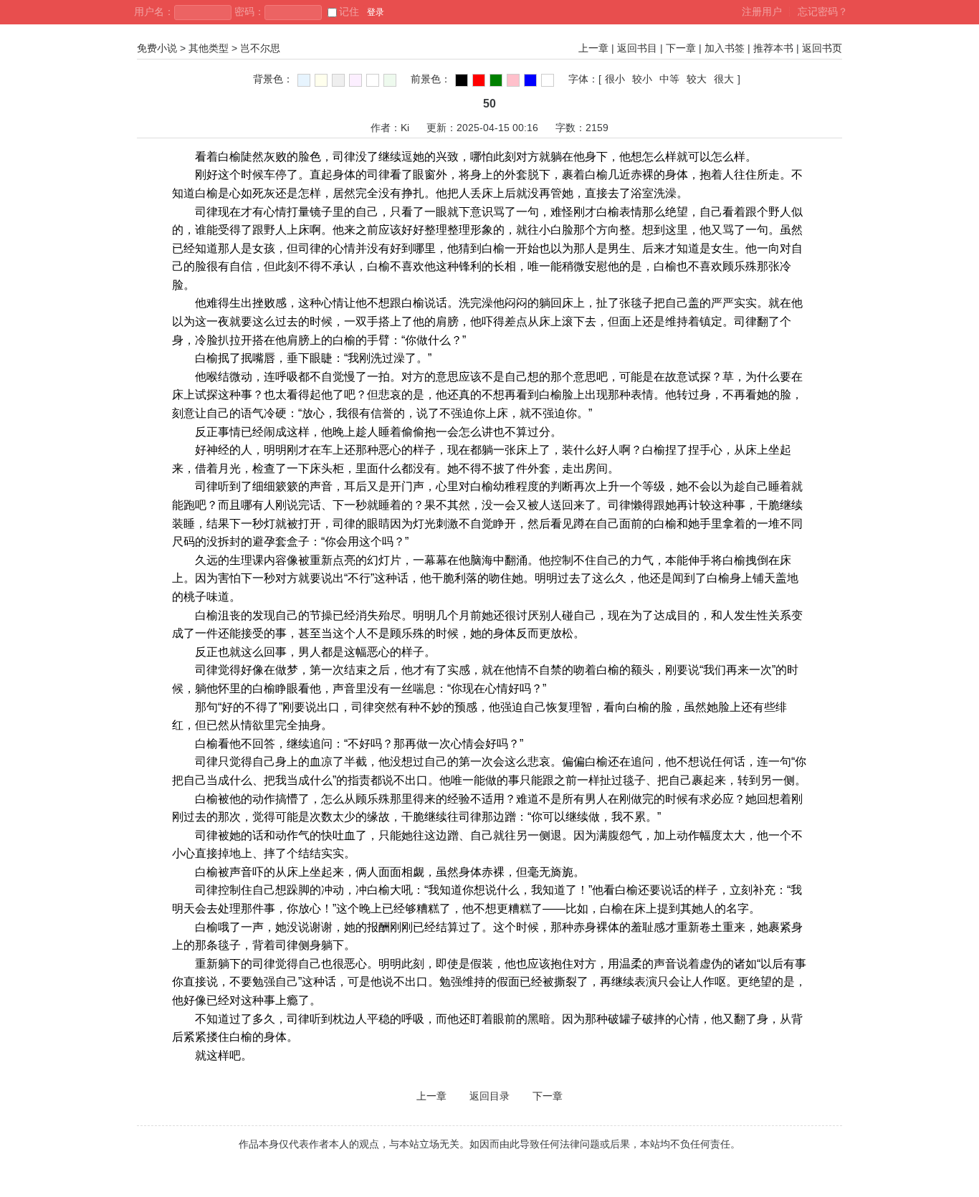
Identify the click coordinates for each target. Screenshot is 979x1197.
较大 (697, 79)
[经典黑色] (461, 80)
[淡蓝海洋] (303, 80)
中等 (669, 79)
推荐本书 (773, 48)
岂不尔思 (260, 48)
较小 (642, 79)
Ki (405, 127)
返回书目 (637, 48)
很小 (615, 79)
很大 (724, 79)
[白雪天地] (372, 80)
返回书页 (822, 48)
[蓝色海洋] (530, 80)
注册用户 (762, 11)
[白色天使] (547, 80)
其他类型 (208, 48)
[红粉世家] (355, 80)
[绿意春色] (389, 80)
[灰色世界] (338, 80)
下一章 (681, 48)
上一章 (593, 48)
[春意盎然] (496, 80)
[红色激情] (478, 80)
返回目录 (489, 1096)
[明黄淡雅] (321, 80)
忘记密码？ (823, 11)
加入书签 (725, 48)
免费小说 (157, 48)
